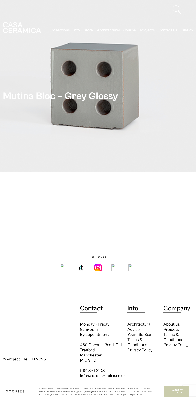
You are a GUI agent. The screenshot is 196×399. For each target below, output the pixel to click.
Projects (147, 30)
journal (130, 30)
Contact (91, 308)
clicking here (90, 391)
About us (171, 324)
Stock (88, 30)
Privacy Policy (139, 350)
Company (176, 308)
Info (76, 30)
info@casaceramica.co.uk (103, 375)
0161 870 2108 (92, 370)
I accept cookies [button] (177, 391)
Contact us (167, 30)
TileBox (187, 30)
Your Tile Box (139, 334)
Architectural (108, 30)
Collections (60, 30)
